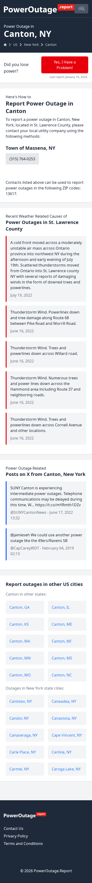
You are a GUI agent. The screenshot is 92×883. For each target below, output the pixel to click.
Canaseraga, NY (23, 735)
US (15, 44)
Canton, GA (19, 607)
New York (31, 44)
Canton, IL (61, 607)
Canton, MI (61, 641)
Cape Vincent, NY (67, 735)
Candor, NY (19, 718)
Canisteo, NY (20, 701)
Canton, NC (62, 675)
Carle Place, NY (22, 752)
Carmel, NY (19, 769)
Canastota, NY (64, 718)
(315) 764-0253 (22, 158)
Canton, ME (62, 624)
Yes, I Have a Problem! (65, 64)
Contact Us (13, 828)
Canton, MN (20, 658)
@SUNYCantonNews (28, 512)
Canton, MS (62, 658)
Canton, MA (19, 641)
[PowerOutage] (25, 815)
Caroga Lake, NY (66, 769)
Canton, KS (19, 624)
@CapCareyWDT (24, 548)
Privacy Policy (16, 836)
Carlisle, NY (61, 752)
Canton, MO (20, 675)
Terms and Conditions (23, 843)
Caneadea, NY (64, 701)
